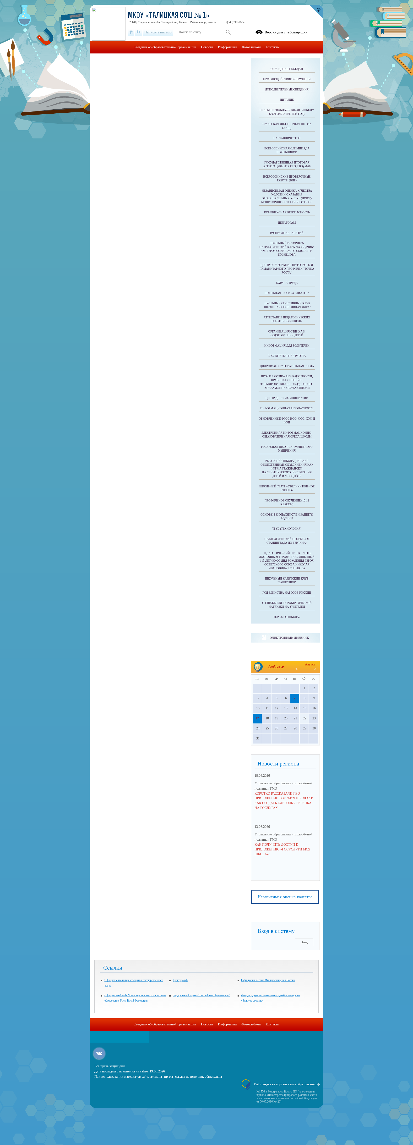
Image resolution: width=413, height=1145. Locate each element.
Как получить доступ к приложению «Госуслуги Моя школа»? (282, 849)
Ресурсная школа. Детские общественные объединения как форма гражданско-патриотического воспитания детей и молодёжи (287, 468)
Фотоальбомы (251, 47)
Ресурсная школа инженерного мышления (287, 448)
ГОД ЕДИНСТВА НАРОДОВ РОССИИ (286, 592)
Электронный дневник (289, 637)
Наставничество (286, 138)
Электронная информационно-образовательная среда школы (286, 434)
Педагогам (287, 222)
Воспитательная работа (287, 356)
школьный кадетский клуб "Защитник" (287, 580)
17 (257, 718)
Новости (207, 47)
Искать (228, 32)
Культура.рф (180, 980)
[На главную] (131, 32)
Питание (287, 99)
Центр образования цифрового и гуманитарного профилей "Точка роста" (287, 268)
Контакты (272, 47)
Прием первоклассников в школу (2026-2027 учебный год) (287, 112)
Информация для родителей (287, 345)
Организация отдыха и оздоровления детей (286, 333)
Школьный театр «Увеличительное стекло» (287, 488)
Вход (304, 942)
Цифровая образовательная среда (287, 366)
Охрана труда (287, 283)
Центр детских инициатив (287, 398)
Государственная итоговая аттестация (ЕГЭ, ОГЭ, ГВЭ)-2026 (286, 164)
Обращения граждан (287, 69)
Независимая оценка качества (285, 896)
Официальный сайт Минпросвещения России (268, 980)
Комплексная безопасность (287, 212)
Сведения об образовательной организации (165, 47)
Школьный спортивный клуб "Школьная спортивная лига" (287, 305)
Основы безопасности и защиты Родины (287, 516)
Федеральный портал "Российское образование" (201, 995)
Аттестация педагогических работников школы (287, 319)
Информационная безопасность (286, 408)
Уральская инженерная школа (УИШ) (287, 126)
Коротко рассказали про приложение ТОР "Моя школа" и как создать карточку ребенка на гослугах (284, 801)
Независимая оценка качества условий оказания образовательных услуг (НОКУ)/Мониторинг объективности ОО (287, 196)
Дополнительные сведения (287, 89)
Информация (227, 47)
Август (310, 664)
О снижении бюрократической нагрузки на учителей (287, 604)
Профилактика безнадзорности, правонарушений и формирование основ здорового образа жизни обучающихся (286, 382)
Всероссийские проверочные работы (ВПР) (286, 178)
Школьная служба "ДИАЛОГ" (287, 293)
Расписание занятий (287, 233)
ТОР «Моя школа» (286, 617)
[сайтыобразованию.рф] (316, 12)
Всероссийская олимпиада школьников (287, 150)
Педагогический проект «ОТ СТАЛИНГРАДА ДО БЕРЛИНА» (287, 540)
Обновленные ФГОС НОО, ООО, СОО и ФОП (287, 420)
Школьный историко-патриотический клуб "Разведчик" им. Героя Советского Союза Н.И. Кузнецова (286, 249)
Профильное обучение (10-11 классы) (287, 502)
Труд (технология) (286, 528)
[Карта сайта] (138, 32)
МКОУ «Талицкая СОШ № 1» (169, 15)
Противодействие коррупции (287, 79)
